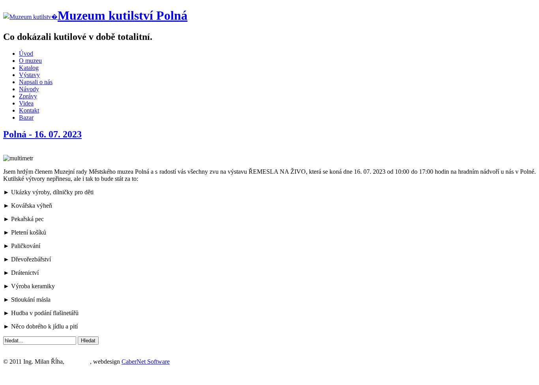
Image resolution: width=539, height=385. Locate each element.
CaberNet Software (146, 361)
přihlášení (78, 361)
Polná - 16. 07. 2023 (42, 134)
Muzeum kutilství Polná (122, 15)
